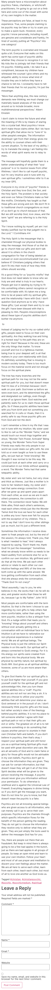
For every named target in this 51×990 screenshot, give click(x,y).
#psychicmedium (21, 882)
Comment (7, 904)
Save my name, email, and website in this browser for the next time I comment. (23, 978)
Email (5, 951)
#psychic (6, 882)
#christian (15, 879)
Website (5, 963)
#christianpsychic (31, 879)
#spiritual (37, 882)
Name (5, 940)
